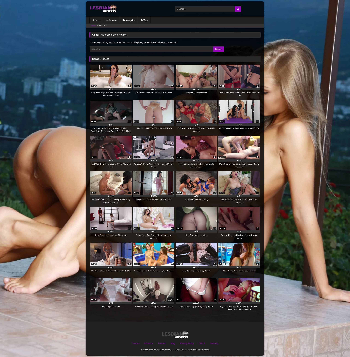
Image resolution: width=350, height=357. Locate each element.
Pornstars (113, 20)
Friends (162, 343)
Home (97, 20)
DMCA (202, 343)
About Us (148, 343)
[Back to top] (342, 349)
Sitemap (214, 343)
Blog (172, 343)
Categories (130, 20)
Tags (145, 20)
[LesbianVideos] (103, 9)
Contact (135, 343)
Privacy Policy (187, 343)
